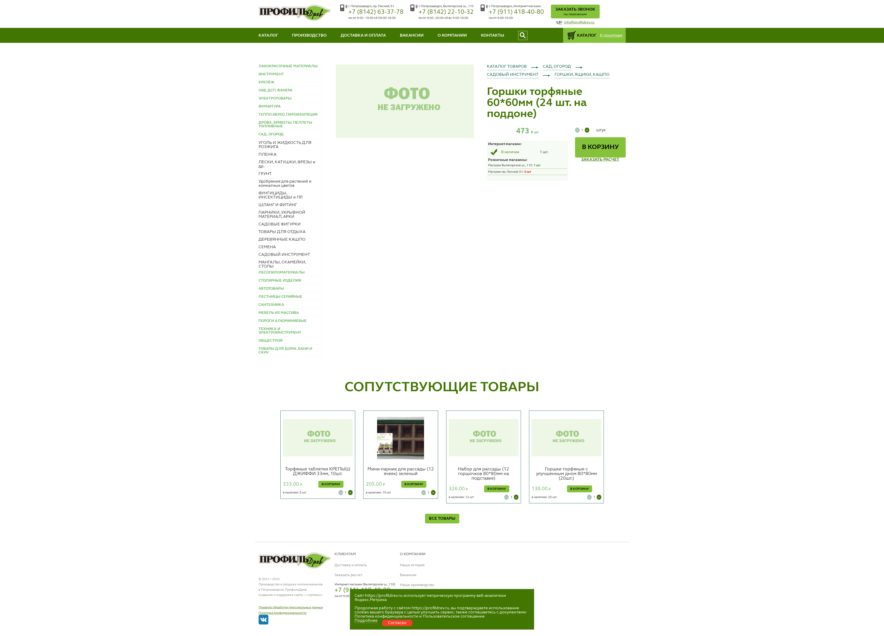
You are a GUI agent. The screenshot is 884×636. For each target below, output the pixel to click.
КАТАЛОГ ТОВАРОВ (507, 66)
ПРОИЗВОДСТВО (309, 35)
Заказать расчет (348, 575)
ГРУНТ (265, 174)
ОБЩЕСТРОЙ (270, 341)
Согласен (397, 623)
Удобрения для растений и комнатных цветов (285, 183)
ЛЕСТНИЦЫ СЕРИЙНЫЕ (280, 297)
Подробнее (366, 620)
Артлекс (314, 595)
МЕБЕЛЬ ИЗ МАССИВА (279, 313)
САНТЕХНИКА (271, 305)
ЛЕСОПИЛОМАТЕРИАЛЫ (282, 272)
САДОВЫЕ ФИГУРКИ (280, 224)
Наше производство (417, 585)
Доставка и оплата (350, 565)
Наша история (412, 565)
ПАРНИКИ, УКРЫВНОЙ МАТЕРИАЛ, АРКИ (282, 214)
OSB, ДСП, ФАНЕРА (275, 90)
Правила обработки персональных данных (291, 607)
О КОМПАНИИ (452, 35)
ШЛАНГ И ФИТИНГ (278, 205)
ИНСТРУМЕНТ (271, 74)
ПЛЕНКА (267, 154)
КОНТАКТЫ (492, 35)
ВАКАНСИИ (412, 35)
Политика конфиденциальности (282, 613)
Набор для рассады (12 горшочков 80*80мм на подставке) (483, 474)
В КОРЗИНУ (600, 147)
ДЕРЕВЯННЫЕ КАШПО (282, 239)
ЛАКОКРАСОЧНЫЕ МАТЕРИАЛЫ (288, 66)
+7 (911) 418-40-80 (516, 12)
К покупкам (611, 35)
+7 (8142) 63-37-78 (376, 12)
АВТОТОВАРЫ (271, 289)
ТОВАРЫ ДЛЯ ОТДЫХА (282, 232)
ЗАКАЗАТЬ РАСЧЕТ (600, 160)
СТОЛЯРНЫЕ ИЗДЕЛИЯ (280, 281)
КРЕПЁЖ (266, 82)
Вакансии (408, 575)
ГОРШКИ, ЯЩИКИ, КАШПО (582, 75)
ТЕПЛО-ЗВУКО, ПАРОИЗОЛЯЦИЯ (288, 115)
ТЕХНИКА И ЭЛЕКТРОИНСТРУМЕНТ (280, 331)
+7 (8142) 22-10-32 (446, 12)
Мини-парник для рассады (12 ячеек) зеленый (400, 471)
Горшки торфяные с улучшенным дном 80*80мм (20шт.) (566, 474)
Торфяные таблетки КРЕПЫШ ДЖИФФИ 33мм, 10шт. (317, 471)
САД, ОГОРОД (557, 66)
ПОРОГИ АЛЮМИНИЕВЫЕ (283, 321)
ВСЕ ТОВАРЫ (442, 518)
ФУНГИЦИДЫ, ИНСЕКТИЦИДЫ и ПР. (281, 195)
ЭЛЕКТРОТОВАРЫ (275, 98)
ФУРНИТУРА (270, 106)
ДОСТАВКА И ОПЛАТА (363, 35)
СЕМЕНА (267, 247)
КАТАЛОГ (268, 35)
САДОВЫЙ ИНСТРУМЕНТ (284, 255)
